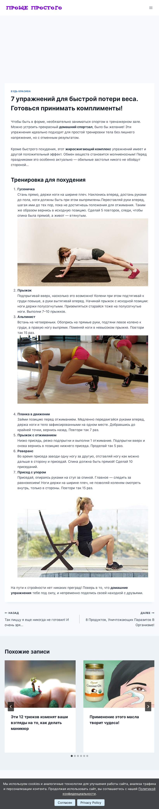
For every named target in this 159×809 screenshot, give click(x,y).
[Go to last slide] (11, 706)
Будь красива (21, 91)
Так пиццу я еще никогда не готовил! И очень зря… (37, 619)
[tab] (72, 756)
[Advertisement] (79, 44)
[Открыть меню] (150, 8)
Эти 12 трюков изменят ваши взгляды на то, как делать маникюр (39, 723)
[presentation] (40, 684)
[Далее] (148, 706)
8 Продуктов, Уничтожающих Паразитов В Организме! (120, 619)
